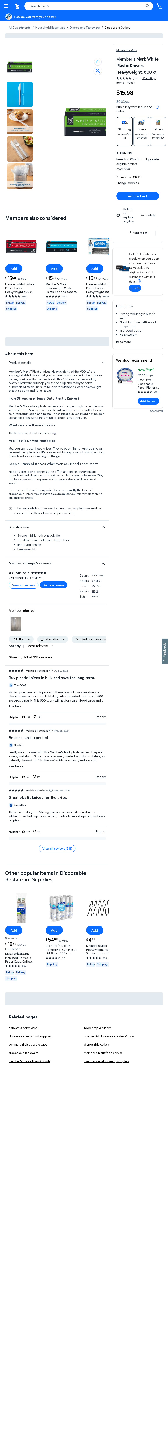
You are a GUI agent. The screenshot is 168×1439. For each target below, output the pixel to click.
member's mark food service (103, 1053)
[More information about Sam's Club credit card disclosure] (139, 281)
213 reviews (34, 577)
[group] (136, 78)
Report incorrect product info (54, 513)
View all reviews (23, 585)
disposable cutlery (96, 1044)
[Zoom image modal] (98, 71)
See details (148, 215)
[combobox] (88, 6)
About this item (19, 353)
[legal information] (157, 107)
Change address (127, 183)
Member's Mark (126, 50)
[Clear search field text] (141, 6)
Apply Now (135, 288)
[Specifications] (103, 526)
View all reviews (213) (57, 848)
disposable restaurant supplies (30, 1036)
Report (101, 717)
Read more (123, 342)
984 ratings (149, 78)
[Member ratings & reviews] (103, 562)
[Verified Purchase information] (51, 670)
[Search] (147, 6)
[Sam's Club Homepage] (17, 6)
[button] (97, 61)
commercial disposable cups (28, 1044)
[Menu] (7, 6)
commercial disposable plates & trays (109, 1036)
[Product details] (103, 362)
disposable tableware (23, 1053)
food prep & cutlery (97, 1028)
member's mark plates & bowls (29, 1061)
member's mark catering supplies (106, 1061)
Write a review (54, 585)
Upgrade (152, 159)
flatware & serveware (23, 1028)
